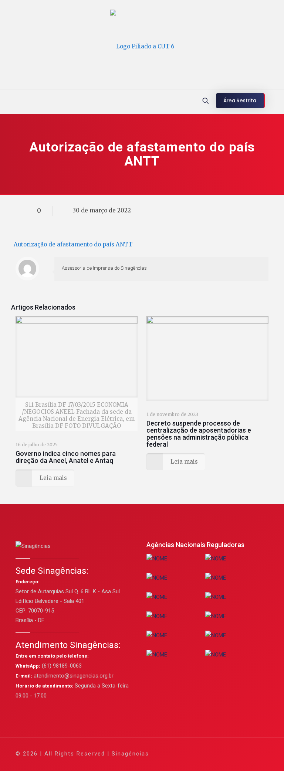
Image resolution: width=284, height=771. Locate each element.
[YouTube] (212, 753)
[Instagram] (232, 753)
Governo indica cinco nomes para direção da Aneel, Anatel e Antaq (66, 457)
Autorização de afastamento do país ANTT (73, 244)
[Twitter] (202, 753)
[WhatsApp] (182, 753)
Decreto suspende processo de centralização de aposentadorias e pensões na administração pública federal (198, 433)
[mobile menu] (6, 101)
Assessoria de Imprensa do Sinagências (104, 268)
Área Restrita (239, 100)
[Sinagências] (142, 46)
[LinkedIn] (222, 753)
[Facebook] (192, 753)
